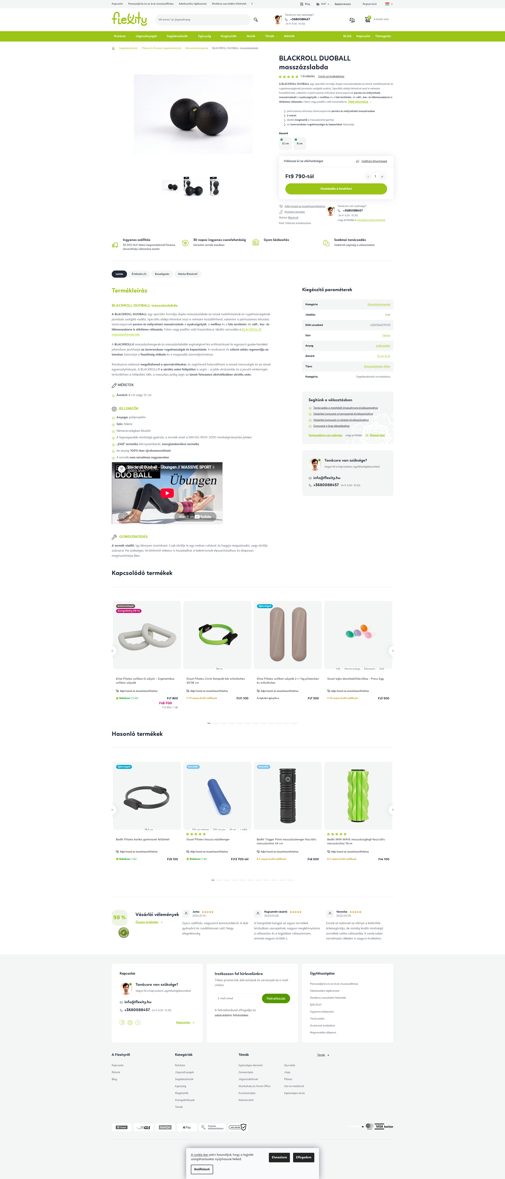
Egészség (180, 1086)
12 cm (380, 356)
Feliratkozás (276, 998)
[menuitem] (122, 36)
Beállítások (202, 1169)
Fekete (386, 335)
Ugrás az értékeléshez (331, 76)
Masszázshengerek (378, 304)
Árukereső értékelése (322, 1025)
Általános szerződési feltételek (229, 4)
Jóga (287, 1072)
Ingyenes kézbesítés (322, 1011)
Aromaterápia (247, 1093)
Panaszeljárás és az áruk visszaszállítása (150, 4)
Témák (179, 1107)
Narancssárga (352, 669)
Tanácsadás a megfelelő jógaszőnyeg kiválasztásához (345, 408)
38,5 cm (148, 829)
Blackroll (293, 217)
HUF (323, 4)
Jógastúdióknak (248, 1079)
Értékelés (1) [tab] (139, 274)
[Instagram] (130, 1022)
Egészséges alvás (294, 1093)
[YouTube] (138, 1022)
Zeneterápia (246, 1072)
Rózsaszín (369, 669)
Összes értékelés (147, 922)
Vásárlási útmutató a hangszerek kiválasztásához (343, 414)
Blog (307, 4)
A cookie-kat (200, 1155)
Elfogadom (303, 1157)
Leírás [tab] (119, 274)
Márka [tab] (187, 274)
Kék (338, 669)
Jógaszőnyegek (184, 1072)
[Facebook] (122, 1022)
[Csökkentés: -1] (368, 177)
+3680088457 (300, 19)
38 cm (219, 669)
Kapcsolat (117, 4)
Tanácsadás (317, 1018)
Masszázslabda (373, 366)
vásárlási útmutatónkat (371, 220)
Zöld (381, 669)
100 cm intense (200, 829)
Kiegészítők (182, 1093)
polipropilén (383, 345)
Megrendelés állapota (323, 1032)
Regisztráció (370, 4)
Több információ (358, 102)
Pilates (288, 1079)
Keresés (256, 19)
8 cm (387, 356)
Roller (387, 366)
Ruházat (180, 1065)
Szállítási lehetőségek (374, 161)
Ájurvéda (289, 1065)
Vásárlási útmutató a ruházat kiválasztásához (341, 420)
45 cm (232, 829)
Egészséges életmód (251, 1065)
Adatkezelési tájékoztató (193, 4)
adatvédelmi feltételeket (231, 1015)
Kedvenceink (246, 1100)
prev (111, 651)
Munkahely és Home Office (254, 1086)
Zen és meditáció (294, 1086)
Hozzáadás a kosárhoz (336, 188)
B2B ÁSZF (316, 1004)
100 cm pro (219, 829)
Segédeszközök (184, 1079)
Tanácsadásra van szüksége (325, 435)
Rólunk (116, 1072)
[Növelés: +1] (382, 177)
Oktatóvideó (377, 435)
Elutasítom (279, 1157)
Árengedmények (185, 1100)
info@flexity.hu (326, 478)
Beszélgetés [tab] (162, 274)
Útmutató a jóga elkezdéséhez (331, 426)
